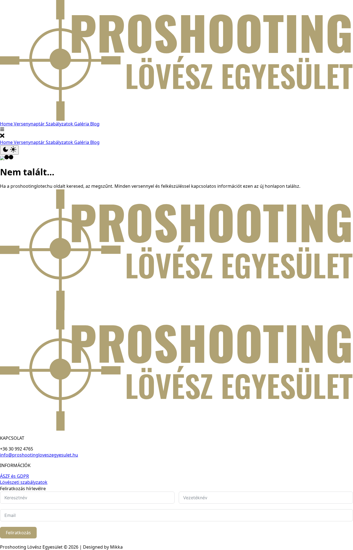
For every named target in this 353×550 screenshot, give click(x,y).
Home (7, 124)
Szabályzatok (60, 124)
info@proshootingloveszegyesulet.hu (39, 455)
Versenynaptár (30, 124)
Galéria (82, 124)
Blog (95, 124)
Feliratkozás (18, 533)
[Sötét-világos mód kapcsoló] (9, 149)
